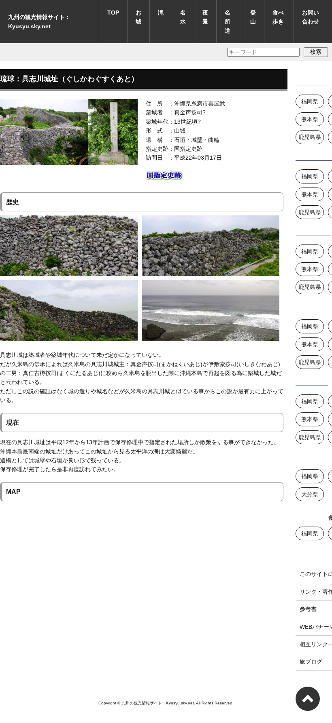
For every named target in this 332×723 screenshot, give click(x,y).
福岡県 (309, 101)
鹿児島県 (309, 137)
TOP (113, 12)
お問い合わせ (310, 17)
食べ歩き (278, 17)
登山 (253, 17)
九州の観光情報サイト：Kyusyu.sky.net (39, 21)
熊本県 (309, 119)
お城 (138, 17)
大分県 (309, 494)
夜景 (205, 17)
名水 (183, 17)
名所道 (227, 21)
